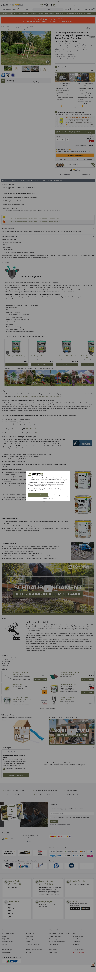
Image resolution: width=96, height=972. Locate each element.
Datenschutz (45, 498)
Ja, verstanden (38, 495)
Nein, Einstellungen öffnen (58, 495)
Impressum (51, 498)
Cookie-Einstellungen (56, 489)
